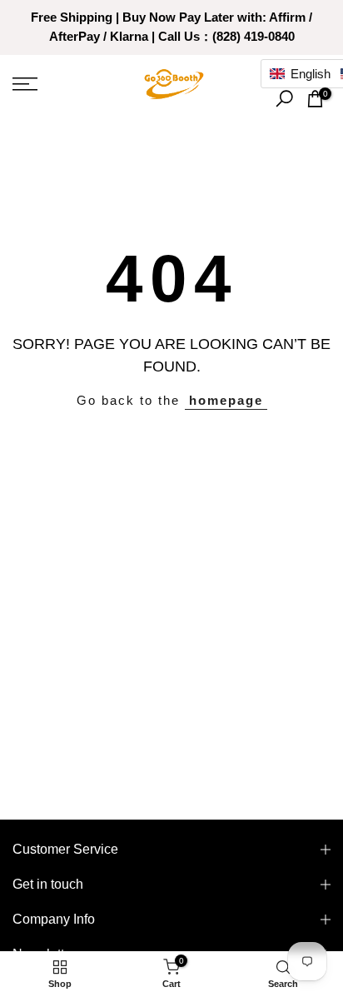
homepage (226, 400)
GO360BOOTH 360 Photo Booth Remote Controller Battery (171, 987)
